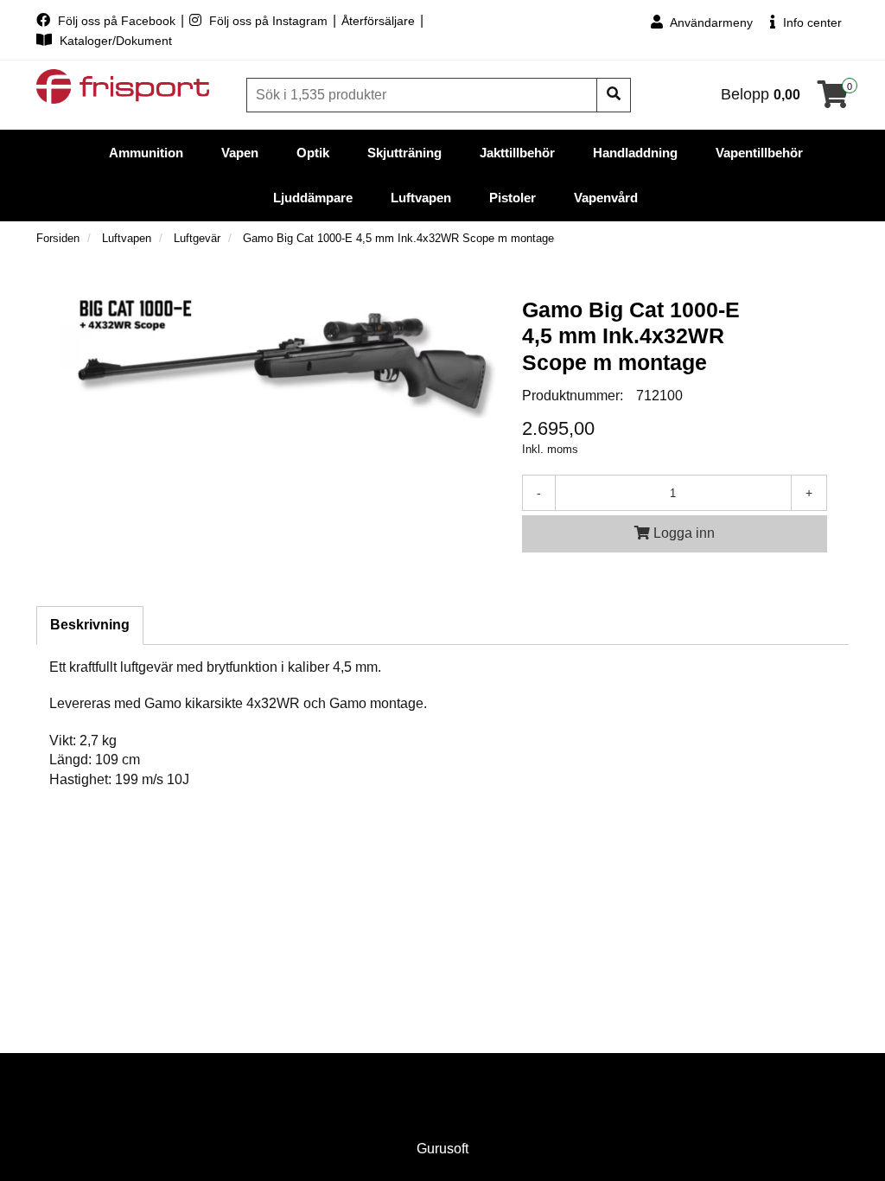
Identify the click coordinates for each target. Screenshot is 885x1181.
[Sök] (613, 95)
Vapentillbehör (759, 152)
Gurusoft (442, 1148)
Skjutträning (404, 152)
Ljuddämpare (313, 197)
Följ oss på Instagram (268, 21)
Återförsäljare (379, 21)
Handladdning (635, 152)
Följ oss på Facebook (116, 21)
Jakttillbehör (517, 152)
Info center (811, 22)
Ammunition (146, 152)
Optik (312, 152)
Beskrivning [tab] (90, 624)
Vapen (239, 152)
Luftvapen (421, 197)
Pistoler (512, 197)
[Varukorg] (833, 100)
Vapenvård (606, 197)
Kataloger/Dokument (114, 41)
